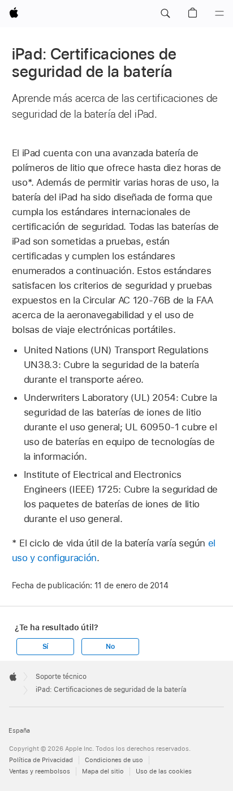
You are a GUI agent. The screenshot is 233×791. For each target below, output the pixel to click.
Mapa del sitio (103, 771)
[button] (165, 13)
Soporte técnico (61, 677)
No (110, 647)
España (19, 730)
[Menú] (219, 13)
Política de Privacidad (41, 760)
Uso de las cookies (164, 771)
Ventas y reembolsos (39, 771)
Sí (45, 647)
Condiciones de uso (114, 760)
